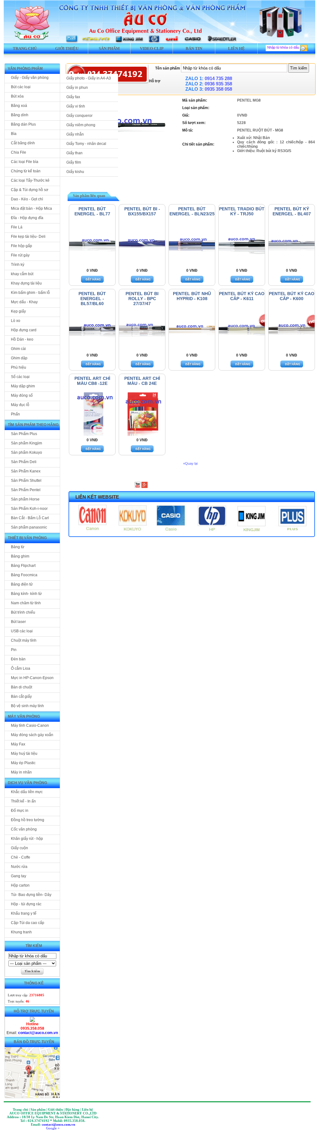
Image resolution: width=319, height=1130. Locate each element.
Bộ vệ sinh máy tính (27, 706)
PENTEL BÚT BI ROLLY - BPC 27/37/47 (142, 298)
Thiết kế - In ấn (23, 801)
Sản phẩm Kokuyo (26, 452)
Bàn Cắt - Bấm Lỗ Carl (30, 518)
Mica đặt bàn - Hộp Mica (31, 208)
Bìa (14, 134)
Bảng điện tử (22, 584)
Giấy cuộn (19, 848)
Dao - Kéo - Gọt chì (27, 199)
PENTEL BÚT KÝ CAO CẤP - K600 (291, 296)
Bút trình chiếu (23, 612)
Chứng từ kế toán (25, 171)
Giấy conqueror (79, 115)
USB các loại (22, 631)
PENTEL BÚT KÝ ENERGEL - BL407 (292, 211)
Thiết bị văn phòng (27, 538)
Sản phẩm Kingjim (26, 443)
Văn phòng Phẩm (25, 68)
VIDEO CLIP (152, 48)
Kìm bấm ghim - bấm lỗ (30, 292)
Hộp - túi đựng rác (26, 904)
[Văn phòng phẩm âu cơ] (32, 1020)
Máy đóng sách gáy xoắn (32, 735)
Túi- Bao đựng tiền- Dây (31, 895)
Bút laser (18, 622)
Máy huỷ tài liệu (24, 753)
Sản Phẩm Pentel (25, 490)
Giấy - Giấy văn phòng (30, 77)
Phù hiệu (18, 367)
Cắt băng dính (23, 143)
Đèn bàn (18, 659)
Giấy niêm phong (80, 125)
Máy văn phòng (24, 716)
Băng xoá (19, 105)
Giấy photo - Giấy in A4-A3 (88, 78)
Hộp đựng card (23, 330)
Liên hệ (236, 48)
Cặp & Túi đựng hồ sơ (29, 190)
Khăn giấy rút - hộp (27, 838)
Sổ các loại (20, 377)
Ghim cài (18, 349)
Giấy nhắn (75, 134)
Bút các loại (21, 87)
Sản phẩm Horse (25, 499)
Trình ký (17, 264)
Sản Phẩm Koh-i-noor (29, 508)
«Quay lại (190, 463)
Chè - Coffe (20, 857)
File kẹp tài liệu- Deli (28, 236)
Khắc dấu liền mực (27, 792)
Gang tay (18, 876)
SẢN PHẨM (109, 48)
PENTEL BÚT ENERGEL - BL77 (92, 211)
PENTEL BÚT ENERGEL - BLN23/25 (192, 211)
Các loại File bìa (24, 162)
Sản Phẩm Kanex (25, 471)
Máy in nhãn (21, 772)
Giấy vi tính (75, 106)
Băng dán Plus (23, 124)
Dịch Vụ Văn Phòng (27, 783)
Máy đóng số (22, 395)
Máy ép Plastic (23, 763)
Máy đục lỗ (20, 405)
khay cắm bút (22, 274)
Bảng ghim (20, 556)
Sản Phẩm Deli (23, 462)
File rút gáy (20, 255)
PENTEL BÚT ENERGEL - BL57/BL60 (92, 298)
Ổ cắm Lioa (20, 668)
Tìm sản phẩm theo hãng (33, 425)
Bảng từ (17, 547)
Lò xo (15, 320)
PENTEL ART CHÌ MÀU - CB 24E (142, 381)
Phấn (15, 414)
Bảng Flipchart (23, 565)
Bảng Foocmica (24, 575)
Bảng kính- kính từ (26, 593)
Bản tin (194, 48)
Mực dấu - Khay (24, 302)
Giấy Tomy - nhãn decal (86, 143)
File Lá (16, 227)
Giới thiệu (67, 48)
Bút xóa (17, 96)
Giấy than (74, 153)
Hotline (32, 1024)
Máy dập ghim (23, 386)
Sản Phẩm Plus (24, 434)
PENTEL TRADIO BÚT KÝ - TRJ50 (241, 211)
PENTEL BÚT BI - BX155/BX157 (142, 211)
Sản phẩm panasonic (29, 527)
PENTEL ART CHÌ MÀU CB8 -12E (92, 381)
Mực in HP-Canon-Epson (32, 678)
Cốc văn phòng (24, 829)
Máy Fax (18, 744)
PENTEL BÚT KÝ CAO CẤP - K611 (241, 296)
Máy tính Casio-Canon (30, 725)
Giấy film (73, 162)
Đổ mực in (19, 810)
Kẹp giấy (18, 311)
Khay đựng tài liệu (26, 283)
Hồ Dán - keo (22, 339)
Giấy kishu (75, 172)
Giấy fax (73, 97)
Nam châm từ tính (26, 603)
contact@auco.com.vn (38, 1033)
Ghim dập (19, 358)
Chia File (18, 152)
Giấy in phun (77, 87)
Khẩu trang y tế (23, 913)
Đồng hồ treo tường (27, 820)
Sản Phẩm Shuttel (26, 480)
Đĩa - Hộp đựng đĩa (27, 218)
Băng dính (19, 115)
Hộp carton (20, 885)
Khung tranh (21, 932)
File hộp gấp (21, 246)
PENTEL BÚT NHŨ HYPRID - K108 (192, 296)
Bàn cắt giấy (21, 696)
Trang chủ (25, 48)
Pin (14, 650)
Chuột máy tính (23, 640)
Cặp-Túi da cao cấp (27, 923)
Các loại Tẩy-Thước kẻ (30, 180)
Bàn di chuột (21, 687)
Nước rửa (19, 866)
